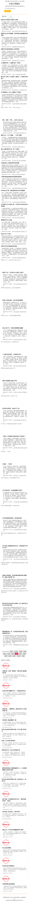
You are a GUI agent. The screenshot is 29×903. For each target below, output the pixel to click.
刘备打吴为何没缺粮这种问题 (9, 246)
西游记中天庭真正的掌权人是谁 (9, 20)
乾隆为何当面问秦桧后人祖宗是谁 (10, 49)
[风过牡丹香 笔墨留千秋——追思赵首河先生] (6, 685)
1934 (20, 653)
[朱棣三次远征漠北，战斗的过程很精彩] (10, 287)
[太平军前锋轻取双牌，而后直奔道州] (10, 505)
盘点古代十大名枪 (6, 234)
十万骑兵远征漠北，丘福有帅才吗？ (12, 354)
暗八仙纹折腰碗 (6, 848)
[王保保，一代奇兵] (6, 451)
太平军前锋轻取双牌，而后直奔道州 (12, 518)
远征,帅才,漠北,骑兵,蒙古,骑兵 (19, 365)
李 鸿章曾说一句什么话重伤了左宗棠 (11, 92)
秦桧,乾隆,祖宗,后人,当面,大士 (18, 60)
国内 (6, 1)
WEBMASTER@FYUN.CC (17, 900)
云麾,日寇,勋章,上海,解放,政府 (19, 588)
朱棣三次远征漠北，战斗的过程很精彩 (12, 300)
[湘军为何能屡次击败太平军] (8, 368)
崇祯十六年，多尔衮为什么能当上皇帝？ (13, 272)
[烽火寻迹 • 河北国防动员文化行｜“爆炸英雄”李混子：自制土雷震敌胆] (6, 793)
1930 (4, 653)
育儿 (23, 6)
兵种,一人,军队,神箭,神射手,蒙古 (19, 74)
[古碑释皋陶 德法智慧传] (6, 878)
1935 (24, 653)
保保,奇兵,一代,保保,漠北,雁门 (19, 475)
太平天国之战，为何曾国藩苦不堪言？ (12, 490)
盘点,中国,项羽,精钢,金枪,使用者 (19, 243)
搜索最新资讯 (7, 11)
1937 (10, 656)
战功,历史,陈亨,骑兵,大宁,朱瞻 (19, 339)
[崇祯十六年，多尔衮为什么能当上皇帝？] (11, 260)
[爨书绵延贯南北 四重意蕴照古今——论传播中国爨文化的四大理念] (6, 762)
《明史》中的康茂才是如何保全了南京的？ (13, 436)
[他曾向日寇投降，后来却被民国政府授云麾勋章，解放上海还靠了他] (14, 563)
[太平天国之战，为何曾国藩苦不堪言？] (10, 477)
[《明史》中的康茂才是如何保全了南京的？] (12, 423)
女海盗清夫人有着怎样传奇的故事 (10, 163)
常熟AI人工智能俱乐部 (20, 898)
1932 (12, 653)
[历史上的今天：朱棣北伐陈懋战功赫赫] (10, 315)
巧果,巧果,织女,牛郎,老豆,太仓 (19, 133)
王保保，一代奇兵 (7, 464)
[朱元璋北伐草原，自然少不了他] (9, 396)
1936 (6, 656)
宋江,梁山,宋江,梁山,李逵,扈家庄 (19, 160)
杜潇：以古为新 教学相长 (8, 740)
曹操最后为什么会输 (6, 220)
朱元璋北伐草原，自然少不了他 (10, 408)
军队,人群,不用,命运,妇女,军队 (18, 217)
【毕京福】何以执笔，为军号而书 (11, 812)
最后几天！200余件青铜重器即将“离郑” (13, 830)
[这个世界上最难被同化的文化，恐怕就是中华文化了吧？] (14, 534)
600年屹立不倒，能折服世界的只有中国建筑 (13, 190)
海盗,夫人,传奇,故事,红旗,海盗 (18, 174)
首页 (11, 651)
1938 (14, 656)
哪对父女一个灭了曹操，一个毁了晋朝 (11, 135)
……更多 (10, 29)
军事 (14, 6)
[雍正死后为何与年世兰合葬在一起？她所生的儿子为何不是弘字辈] (14, 591)
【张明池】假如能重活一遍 (9, 720)
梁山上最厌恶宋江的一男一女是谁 (10, 149)
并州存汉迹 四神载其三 (8, 866)
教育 (21, 6)
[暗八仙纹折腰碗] (6, 842)
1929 (25, 651)
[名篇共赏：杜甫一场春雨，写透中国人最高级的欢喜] (6, 665)
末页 (23, 656)
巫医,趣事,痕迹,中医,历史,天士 (18, 46)
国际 (9, 1)
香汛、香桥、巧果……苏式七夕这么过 (12, 120)
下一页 (18, 656)
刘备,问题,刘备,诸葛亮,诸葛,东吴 (19, 257)
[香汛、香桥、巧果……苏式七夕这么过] (10, 107)
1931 (8, 653)
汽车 (21, 1)
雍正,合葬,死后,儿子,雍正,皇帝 (19, 616)
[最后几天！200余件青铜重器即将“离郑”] (6, 824)
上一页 (16, 651)
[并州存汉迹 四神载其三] (6, 860)
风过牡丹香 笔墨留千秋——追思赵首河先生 (14, 691)
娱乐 (9, 6)
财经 (11, 6)
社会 (11, 1)
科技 (16, 6)
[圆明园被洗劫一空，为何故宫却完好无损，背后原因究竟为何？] (14, 619)
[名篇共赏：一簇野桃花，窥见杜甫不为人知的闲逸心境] (6, 703)
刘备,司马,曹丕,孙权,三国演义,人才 (19, 231)
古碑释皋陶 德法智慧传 (8, 884)
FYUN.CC (12, 897)
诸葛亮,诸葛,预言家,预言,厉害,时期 (19, 188)
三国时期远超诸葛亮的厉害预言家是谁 (11, 177)
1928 (20, 651)
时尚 (14, 1)
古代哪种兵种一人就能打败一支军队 (10, 63)
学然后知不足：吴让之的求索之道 (11, 750)
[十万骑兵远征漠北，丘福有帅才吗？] (10, 341)
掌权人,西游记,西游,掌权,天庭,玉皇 (19, 31)
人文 (18, 1)
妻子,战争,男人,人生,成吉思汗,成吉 (19, 90)
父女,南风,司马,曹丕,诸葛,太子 (18, 146)
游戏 (18, 6)
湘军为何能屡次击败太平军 (9, 381)
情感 (16, 1)
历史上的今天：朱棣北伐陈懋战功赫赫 (12, 328)
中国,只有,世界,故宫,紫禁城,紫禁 (19, 202)
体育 (6, 6)
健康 (23, 1)
